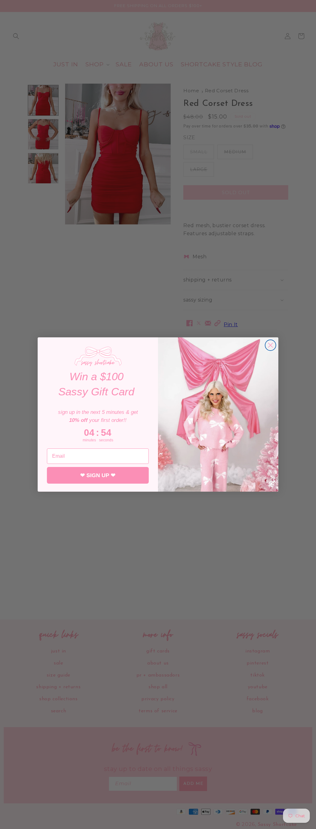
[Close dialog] (270, 345)
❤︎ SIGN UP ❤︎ (97, 475)
